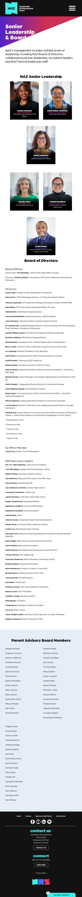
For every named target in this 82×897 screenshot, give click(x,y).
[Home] (19, 8)
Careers (28, 816)
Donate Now (60, 816)
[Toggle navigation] (72, 8)
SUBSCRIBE (41, 865)
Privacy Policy (41, 873)
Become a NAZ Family (44, 816)
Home (19, 816)
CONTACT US (41, 847)
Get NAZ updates (61, 895)
